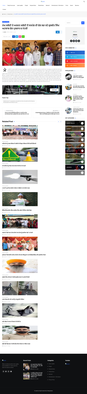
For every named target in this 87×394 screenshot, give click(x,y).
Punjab (26, 5)
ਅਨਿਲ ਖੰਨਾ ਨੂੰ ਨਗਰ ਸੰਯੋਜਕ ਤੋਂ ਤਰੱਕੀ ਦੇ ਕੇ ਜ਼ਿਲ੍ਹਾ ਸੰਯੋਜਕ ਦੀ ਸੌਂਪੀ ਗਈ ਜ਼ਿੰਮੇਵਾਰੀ (19, 143)
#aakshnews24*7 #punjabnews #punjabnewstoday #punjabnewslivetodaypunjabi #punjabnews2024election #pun (19, 102)
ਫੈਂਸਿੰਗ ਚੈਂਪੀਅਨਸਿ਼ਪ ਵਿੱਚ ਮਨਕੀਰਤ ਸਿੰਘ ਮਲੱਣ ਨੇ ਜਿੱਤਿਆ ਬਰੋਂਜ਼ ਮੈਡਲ (17, 210)
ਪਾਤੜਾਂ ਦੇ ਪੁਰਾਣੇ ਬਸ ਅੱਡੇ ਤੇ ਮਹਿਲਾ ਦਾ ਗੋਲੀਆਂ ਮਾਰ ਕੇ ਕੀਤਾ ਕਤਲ (16, 188)
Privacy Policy (52, 379)
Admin (4, 32)
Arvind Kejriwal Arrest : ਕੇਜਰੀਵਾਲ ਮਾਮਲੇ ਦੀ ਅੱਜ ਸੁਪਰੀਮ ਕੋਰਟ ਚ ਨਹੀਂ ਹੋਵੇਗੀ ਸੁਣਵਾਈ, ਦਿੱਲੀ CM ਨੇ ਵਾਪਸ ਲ (47, 113)
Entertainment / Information (57, 5)
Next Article (55, 110)
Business (77, 5)
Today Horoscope (11, 5)
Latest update (20, 5)
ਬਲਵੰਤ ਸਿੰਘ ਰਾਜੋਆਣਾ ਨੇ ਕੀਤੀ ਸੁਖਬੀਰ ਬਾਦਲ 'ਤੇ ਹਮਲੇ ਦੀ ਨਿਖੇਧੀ (15, 277)
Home (4, 5)
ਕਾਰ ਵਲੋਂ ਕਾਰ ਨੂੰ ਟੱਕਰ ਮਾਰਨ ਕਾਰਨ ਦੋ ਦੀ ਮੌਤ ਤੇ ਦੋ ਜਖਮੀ (14, 165)
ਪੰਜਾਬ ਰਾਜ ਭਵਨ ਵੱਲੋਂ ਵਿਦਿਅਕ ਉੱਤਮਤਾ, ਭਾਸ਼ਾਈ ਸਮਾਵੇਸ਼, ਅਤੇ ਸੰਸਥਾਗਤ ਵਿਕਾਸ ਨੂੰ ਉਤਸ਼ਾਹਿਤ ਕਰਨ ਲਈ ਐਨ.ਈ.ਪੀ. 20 (17, 113)
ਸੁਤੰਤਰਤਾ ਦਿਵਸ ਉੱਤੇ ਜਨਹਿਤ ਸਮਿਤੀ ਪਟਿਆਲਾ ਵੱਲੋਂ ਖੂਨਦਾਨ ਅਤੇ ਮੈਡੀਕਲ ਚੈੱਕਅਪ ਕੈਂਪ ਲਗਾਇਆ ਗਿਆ (24, 254)
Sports (71, 5)
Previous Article (9, 110)
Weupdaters (50, 390)
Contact (4, 9)
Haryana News (33, 5)
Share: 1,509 (7, 36)
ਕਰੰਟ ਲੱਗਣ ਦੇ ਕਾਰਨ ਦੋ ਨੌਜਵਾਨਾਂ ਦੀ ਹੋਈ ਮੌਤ (11, 321)
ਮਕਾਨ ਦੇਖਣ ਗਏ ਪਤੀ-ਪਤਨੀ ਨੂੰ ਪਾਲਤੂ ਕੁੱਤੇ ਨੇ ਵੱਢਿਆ (13, 299)
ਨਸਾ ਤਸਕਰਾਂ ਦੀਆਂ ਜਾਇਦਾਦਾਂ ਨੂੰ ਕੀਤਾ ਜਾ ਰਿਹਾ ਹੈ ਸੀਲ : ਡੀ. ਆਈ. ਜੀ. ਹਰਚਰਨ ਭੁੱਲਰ (37, 366)
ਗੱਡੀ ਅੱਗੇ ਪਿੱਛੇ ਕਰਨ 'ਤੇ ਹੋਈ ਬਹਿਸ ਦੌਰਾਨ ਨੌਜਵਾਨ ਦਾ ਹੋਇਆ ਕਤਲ (16, 343)
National (47, 5)
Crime (67, 5)
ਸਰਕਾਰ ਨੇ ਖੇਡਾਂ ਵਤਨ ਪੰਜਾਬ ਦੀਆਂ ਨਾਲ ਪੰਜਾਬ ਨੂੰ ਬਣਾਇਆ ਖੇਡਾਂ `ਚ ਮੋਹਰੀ (17, 232)
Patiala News (41, 5)
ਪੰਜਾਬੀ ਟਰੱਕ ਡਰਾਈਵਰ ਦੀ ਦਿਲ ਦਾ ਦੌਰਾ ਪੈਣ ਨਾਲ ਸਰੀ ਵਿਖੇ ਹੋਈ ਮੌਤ (78, 110)
